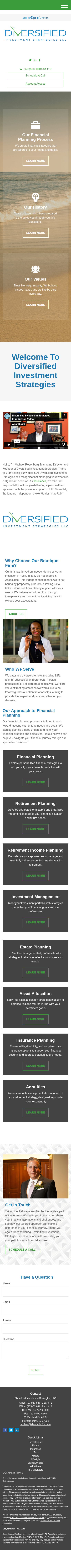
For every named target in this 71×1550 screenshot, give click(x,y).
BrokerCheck (8, 1481)
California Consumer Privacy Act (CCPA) (27, 1517)
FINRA (29, 1536)
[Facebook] (39, 60)
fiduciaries (40, 481)
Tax (36, 1452)
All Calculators (35, 1469)
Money (35, 1455)
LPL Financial (49, 1534)
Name (6, 1283)
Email (6, 1302)
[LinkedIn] (35, 60)
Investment (35, 1442)
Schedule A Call (35, 75)
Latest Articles (35, 1462)
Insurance (35, 1449)
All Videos (35, 1466)
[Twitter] (30, 60)
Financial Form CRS (14, 1472)
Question (8, 1339)
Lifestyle (35, 1459)
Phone (7, 1320)
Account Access (35, 83)
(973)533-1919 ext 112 (37, 69)
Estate (35, 1445)
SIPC (37, 1536)
